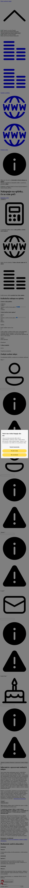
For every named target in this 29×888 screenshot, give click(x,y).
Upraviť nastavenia (14, 447)
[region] (14, 444)
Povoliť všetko (14, 450)
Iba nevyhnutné (14, 454)
